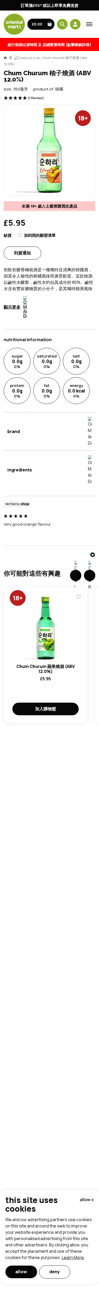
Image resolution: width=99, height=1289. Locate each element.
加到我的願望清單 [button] (40, 235)
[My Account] (75, 24)
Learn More (73, 1257)
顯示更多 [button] (12, 307)
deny (54, 1272)
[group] (49, 523)
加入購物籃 (45, 709)
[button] (41, 24)
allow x (87, 1199)
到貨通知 (22, 253)
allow (21, 1272)
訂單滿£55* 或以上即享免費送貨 (49, 5)
